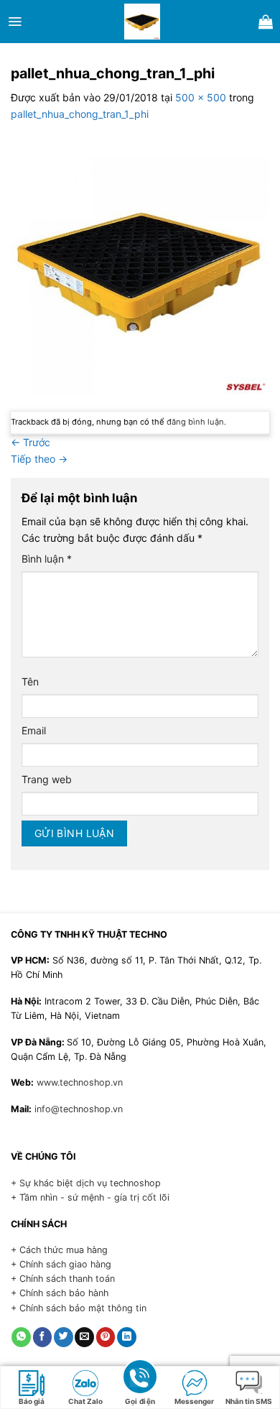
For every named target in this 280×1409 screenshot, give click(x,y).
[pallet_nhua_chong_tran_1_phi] (140, 265)
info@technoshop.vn (78, 1109)
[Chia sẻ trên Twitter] (63, 1337)
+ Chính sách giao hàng (61, 1264)
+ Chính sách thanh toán (63, 1278)
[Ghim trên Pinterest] (106, 1337)
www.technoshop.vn (80, 1082)
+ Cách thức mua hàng (59, 1249)
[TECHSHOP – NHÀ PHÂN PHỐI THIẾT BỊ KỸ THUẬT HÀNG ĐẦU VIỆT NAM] (142, 21)
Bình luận (47, 559)
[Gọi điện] (140, 1376)
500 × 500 (200, 97)
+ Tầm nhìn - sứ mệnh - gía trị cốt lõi (90, 1197)
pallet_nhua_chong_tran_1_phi (80, 114)
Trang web (47, 779)
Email (34, 730)
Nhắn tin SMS (248, 1401)
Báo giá (32, 1401)
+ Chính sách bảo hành (59, 1293)
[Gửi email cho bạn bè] (84, 1337)
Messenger (194, 1401)
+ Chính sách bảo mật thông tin (78, 1308)
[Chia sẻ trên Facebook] (42, 1337)
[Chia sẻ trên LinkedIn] (126, 1337)
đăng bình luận (195, 422)
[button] (14, 21)
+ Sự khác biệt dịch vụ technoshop (86, 1183)
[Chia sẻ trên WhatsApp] (21, 1337)
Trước (30, 442)
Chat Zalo (85, 1401)
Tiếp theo (39, 459)
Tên (30, 681)
